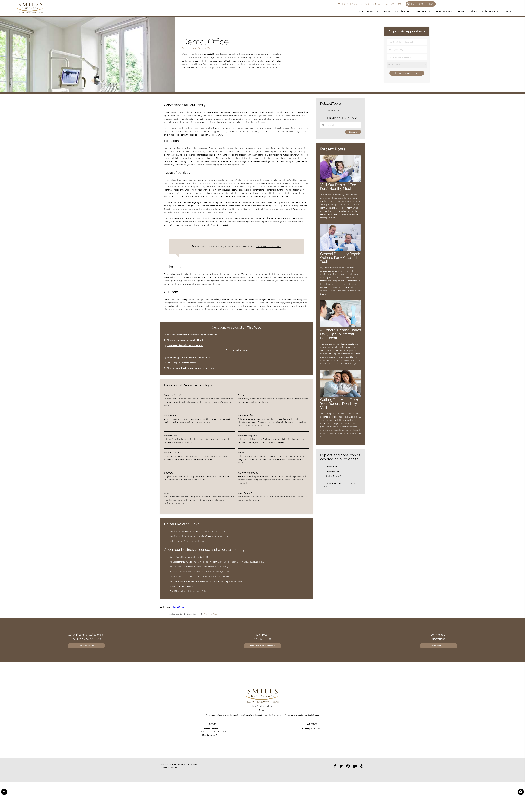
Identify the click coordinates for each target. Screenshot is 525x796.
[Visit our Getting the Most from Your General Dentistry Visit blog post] (340, 396)
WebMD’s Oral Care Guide (188, 541)
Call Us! (422, 4)
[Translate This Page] (521, 792)
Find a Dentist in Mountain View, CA (341, 117)
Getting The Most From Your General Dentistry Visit (339, 403)
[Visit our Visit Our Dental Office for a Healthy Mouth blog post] (340, 181)
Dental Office (178, 606)
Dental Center (332, 466)
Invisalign (473, 11)
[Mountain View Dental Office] (87, 91)
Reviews (386, 11)
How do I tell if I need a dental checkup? (185, 345)
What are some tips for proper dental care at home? (191, 368)
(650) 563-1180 (188, 67)
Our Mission (372, 11)
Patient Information (445, 11)
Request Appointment (262, 645)
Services (461, 11)
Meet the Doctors (424, 11)
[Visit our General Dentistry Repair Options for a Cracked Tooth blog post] (340, 250)
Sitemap (174, 767)
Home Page (219, 536)
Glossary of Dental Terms (212, 531)
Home (360, 11)
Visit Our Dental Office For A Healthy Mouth (338, 187)
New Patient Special (403, 11)
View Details (191, 586)
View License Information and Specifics (211, 576)
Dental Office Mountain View (268, 246)
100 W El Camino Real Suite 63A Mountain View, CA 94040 (371, 4)
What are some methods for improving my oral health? (192, 334)
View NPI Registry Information (229, 581)
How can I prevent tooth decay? (181, 362)
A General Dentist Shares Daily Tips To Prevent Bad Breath (340, 334)
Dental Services (332, 110)
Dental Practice (332, 471)
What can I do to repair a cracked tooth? (185, 340)
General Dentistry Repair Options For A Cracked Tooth (340, 258)
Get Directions (86, 645)
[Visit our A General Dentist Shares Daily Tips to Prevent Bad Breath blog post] (340, 326)
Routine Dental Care (335, 476)
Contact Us (507, 11)
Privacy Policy (165, 767)
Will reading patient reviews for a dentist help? (188, 357)
